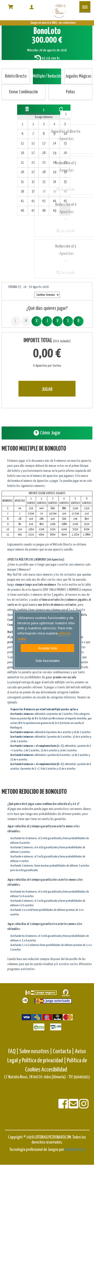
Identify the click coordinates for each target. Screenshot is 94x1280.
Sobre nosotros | (35, 1051)
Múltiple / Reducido (47, 76)
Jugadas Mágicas (78, 76)
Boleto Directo (15, 76)
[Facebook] (63, 1106)
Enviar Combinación (23, 92)
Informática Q (75, 1149)
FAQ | (13, 1051)
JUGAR (47, 389)
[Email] (74, 1106)
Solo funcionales (47, 661)
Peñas (70, 92)
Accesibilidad (54, 1070)
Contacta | (63, 1051)
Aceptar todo (47, 648)
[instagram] (84, 1106)
